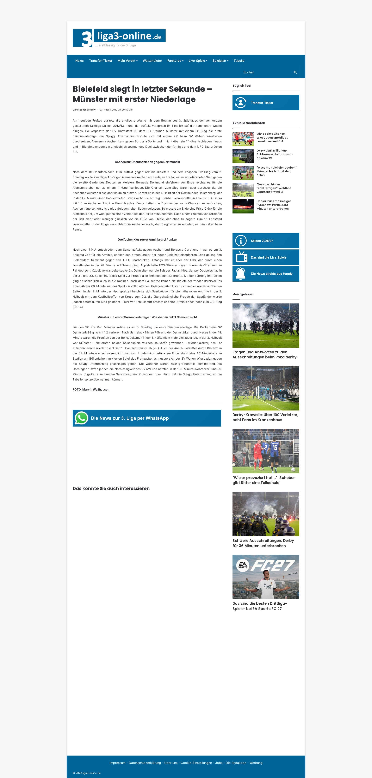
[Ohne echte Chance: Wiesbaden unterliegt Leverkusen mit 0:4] (243, 139)
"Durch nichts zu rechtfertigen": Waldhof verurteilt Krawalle (274, 188)
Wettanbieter (152, 61)
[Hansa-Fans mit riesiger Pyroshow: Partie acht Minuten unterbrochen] (243, 206)
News (79, 61)
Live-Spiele (197, 61)
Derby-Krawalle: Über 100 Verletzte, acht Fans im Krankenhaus (265, 417)
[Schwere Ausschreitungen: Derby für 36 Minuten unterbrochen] (265, 514)
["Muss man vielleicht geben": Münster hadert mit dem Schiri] (243, 173)
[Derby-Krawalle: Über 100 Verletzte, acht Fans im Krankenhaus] (265, 388)
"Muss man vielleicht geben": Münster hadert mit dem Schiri (277, 171)
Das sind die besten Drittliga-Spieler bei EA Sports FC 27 (259, 606)
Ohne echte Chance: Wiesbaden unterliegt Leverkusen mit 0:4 (272, 137)
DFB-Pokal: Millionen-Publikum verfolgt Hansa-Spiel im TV (275, 154)
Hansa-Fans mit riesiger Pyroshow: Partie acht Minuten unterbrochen (274, 205)
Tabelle (239, 61)
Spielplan (219, 61)
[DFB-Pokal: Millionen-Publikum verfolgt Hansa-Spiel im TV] (243, 156)
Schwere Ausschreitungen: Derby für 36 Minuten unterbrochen (263, 543)
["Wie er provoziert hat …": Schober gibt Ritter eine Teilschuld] (265, 451)
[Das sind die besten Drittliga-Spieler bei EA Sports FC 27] (265, 577)
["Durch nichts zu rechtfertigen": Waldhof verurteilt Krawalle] (243, 190)
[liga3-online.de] (119, 38)
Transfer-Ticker (100, 61)
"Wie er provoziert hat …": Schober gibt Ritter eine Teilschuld (263, 480)
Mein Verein (126, 61)
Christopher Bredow (84, 109)
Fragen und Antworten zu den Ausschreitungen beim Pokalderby (264, 355)
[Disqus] (147, 696)
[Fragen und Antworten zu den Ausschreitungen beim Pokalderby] (265, 325)
